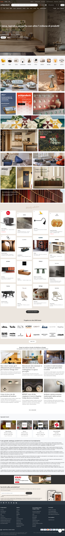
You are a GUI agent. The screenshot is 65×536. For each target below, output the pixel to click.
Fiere (17, 515)
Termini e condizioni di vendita (37, 523)
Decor (36, 447)
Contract (44, 447)
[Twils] (13, 327)
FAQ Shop (34, 526)
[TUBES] (24, 178)
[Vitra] (5, 327)
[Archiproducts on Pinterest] (6, 502)
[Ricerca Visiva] (36, 5)
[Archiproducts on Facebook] (1, 502)
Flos (62, 448)
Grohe (42, 463)
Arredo (11, 447)
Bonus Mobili (34, 517)
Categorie (18, 509)
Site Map (63, 532)
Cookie (42, 532)
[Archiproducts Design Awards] (24, 104)
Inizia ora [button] (3, 37)
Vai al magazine (32, 410)
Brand (17, 511)
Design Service (56, 1)
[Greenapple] (21, 335)
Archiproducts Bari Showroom (5, 520)
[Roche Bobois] (13, 335)
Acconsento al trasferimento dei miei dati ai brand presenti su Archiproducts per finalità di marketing (14, 496)
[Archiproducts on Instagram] (3, 502)
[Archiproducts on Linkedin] (16, 502)
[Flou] (45, 327)
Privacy (35, 532)
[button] (32, 1)
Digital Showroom (51, 519)
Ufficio (30, 447)
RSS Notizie (54, 532)
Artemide (2, 449)
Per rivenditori (43, 1)
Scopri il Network (3, 511)
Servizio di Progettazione (36, 511)
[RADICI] (8, 178)
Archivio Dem (19, 520)
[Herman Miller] (29, 335)
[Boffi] (61, 335)
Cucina (33, 447)
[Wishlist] (56, 5)
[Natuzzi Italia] (45, 335)
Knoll (60, 448)
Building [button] (6, 1)
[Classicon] (61, 327)
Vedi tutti (32, 341)
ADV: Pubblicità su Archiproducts (53, 514)
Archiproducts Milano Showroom (6, 518)
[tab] (33, 1)
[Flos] (21, 327)
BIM (9, 1)
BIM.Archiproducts (20, 523)
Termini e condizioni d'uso (48, 532)
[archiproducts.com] (5, 4)
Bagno (22, 447)
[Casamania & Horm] (29, 327)
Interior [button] (2, 1)
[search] (13, 5)
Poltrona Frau (30, 451)
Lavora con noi (3, 517)
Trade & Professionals (49, 1)
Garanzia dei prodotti (35, 520)
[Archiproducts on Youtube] (14, 502)
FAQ (1, 514)
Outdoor (25, 447)
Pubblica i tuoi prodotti (52, 509)
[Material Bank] (8, 104)
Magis (2, 452)
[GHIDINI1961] (52, 335)
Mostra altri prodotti (32, 311)
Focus (17, 517)
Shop (33, 514)
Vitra (58, 448)
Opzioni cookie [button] (38, 532)
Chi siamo (2, 509)
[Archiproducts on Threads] (11, 502)
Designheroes (19, 526)
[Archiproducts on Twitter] (9, 502)
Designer (18, 512)
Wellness (39, 447)
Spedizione (34, 518)
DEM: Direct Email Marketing (53, 512)
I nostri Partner (3, 512)
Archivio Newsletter (20, 518)
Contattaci (2, 515)
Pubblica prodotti (37, 1)
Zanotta (5, 449)
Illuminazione (16, 447)
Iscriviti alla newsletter (4, 523)
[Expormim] (36, 335)
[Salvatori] (52, 327)
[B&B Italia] (5, 335)
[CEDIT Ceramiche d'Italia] (36, 327)
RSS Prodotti (59, 532)
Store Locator (34, 515)
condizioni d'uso (12, 498)
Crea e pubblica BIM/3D (52, 511)
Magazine (18, 514)
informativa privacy (18, 498)
